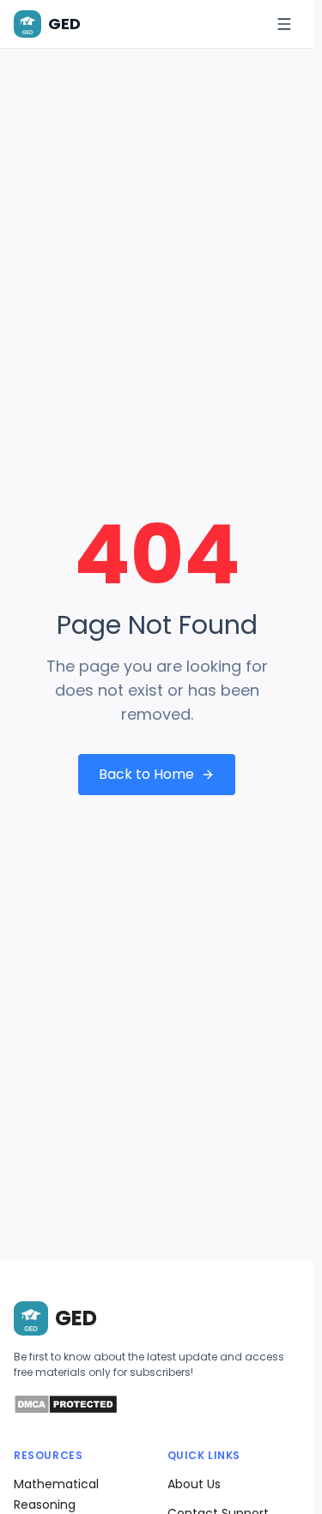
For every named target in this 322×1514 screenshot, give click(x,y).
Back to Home (146, 774)
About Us (194, 1484)
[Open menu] (284, 24)
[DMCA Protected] (66, 1410)
